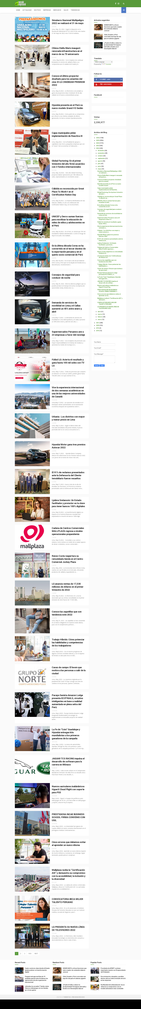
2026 (97, 138)
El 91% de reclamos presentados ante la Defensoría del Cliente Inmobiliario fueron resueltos (68, 475)
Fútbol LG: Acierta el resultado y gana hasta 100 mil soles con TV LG (68, 362)
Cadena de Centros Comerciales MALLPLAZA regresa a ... (107, 248)
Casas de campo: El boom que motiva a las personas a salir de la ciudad (69, 670)
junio (99, 166)
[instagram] (118, 3)
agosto (100, 161)
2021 (97, 323)
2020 (97, 325)
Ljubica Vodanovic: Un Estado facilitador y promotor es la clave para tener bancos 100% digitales (68, 503)
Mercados (57, 10)
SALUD (66, 10)
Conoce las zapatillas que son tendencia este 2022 (106, 261)
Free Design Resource (78, 997)
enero (100, 319)
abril (99, 311)
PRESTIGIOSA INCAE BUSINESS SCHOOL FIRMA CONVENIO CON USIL (68, 817)
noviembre (101, 153)
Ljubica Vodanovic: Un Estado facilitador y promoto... (106, 244)
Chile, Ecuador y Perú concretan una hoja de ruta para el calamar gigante (112, 36)
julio (99, 163)
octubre (100, 156)
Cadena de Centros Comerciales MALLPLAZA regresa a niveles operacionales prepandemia (68, 531)
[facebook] (115, 3)
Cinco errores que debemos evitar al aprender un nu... (109, 294)
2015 (97, 330)
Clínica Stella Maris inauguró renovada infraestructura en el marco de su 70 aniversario (67, 51)
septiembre (101, 158)
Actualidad (27, 10)
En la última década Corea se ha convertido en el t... (107, 205)
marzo (100, 314)
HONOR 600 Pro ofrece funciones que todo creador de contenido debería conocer (75, 970)
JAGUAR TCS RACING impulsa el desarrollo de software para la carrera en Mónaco (68, 761)
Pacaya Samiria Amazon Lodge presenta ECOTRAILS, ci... (107, 273)
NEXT (36, 953)
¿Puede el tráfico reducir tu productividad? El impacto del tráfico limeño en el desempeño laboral (74, 986)
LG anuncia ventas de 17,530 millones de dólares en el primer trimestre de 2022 (67, 586)
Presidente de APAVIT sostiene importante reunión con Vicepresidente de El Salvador (113, 970)
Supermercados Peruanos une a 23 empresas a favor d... (108, 218)
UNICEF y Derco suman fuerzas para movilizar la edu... (108, 201)
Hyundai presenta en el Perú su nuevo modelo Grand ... (109, 184)
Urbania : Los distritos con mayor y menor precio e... (108, 231)
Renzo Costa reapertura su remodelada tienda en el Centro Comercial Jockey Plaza (67, 559)
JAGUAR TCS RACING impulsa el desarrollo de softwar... (107, 282)
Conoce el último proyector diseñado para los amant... (109, 180)
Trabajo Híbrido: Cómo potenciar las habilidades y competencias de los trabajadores (68, 642)
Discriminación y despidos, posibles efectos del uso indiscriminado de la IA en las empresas (113, 978)
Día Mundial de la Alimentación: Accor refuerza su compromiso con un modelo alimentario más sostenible (113, 986)
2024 (97, 143)
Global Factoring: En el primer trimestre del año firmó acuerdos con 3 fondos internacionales (68, 163)
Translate (108, 64)
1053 (29, 953)
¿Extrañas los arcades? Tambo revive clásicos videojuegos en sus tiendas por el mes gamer (37, 988)
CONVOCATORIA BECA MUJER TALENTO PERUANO (106, 303)
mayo (100, 169)
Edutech (37, 10)
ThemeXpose (66, 997)
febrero (100, 317)
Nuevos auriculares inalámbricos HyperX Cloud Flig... (107, 286)
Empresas (47, 10)
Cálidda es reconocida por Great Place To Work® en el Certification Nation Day (68, 191)
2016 (97, 328)
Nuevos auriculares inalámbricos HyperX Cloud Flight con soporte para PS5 (68, 789)
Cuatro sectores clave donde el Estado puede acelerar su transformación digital (37, 970)
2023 (97, 145)
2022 (97, 148)
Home (18, 10)
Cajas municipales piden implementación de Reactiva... (107, 188)
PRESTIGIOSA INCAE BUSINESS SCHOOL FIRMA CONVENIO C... (107, 290)
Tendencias (75, 10)
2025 (97, 140)
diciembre (101, 150)
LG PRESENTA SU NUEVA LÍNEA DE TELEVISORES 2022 (108, 307)
